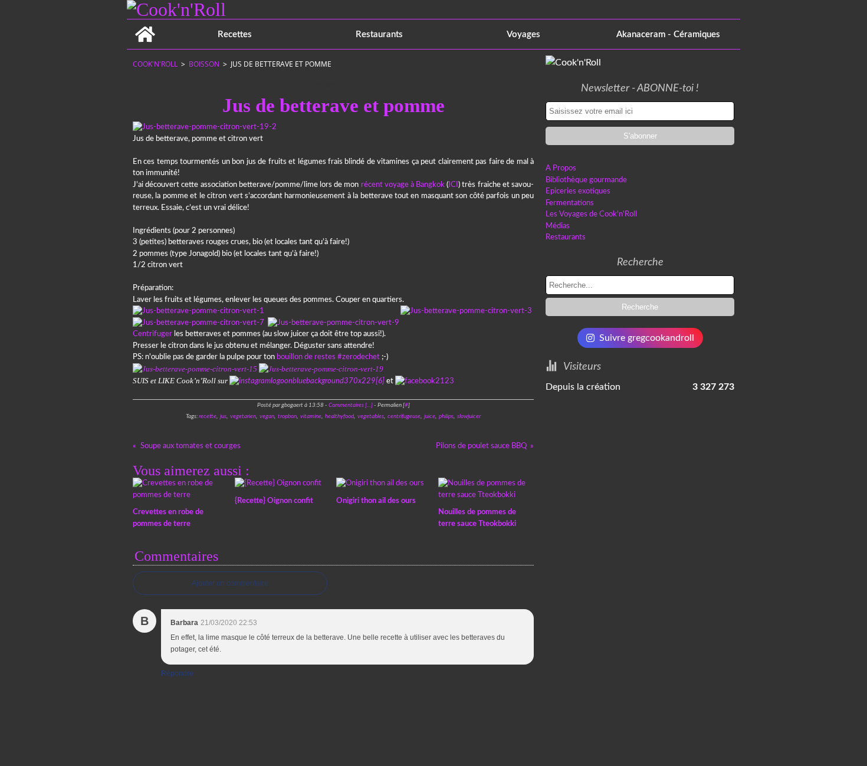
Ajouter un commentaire (230, 583)
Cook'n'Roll (155, 64)
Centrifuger (152, 334)
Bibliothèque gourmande (586, 180)
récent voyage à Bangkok (403, 185)
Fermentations (570, 203)
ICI (453, 185)
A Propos (561, 168)
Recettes (235, 34)
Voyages (523, 34)
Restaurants (379, 34)
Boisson (204, 64)
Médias (558, 226)
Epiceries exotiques (578, 191)
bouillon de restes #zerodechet (328, 357)
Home (145, 23)
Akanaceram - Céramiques (668, 34)
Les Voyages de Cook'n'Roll (591, 214)
